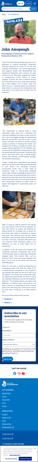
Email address (7, 331)
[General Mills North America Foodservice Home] (6, 3)
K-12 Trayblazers (13, 14)
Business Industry (8, 340)
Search (33, 9)
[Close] (35, 448)
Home (4, 14)
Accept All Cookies (25, 458)
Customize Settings (11, 458)
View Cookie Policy (14, 455)
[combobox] (17, 9)
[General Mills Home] (10, 383)
